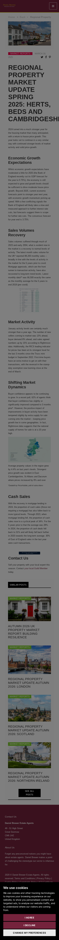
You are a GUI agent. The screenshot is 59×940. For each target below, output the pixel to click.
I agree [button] (29, 917)
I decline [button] (30, 925)
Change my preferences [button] (29, 932)
